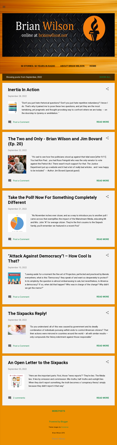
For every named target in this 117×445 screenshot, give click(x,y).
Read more (103, 122)
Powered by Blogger (58, 421)
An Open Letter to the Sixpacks (38, 362)
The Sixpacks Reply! (27, 313)
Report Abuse (58, 438)
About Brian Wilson (72, 66)
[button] (107, 89)
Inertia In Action (23, 89)
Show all (105, 77)
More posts (58, 411)
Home (93, 66)
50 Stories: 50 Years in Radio (38, 66)
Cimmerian (64, 427)
